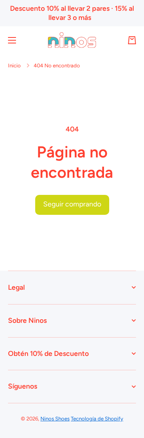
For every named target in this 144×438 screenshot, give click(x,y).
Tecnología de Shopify (97, 418)
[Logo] (72, 40)
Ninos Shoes (55, 418)
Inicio (14, 65)
